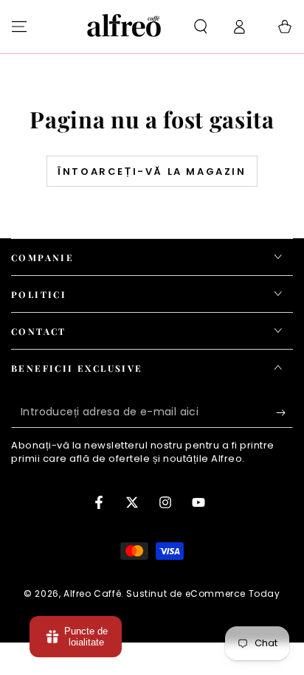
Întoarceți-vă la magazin (152, 172)
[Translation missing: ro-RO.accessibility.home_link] (124, 26)
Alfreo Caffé (92, 593)
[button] (201, 26)
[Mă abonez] (284, 413)
